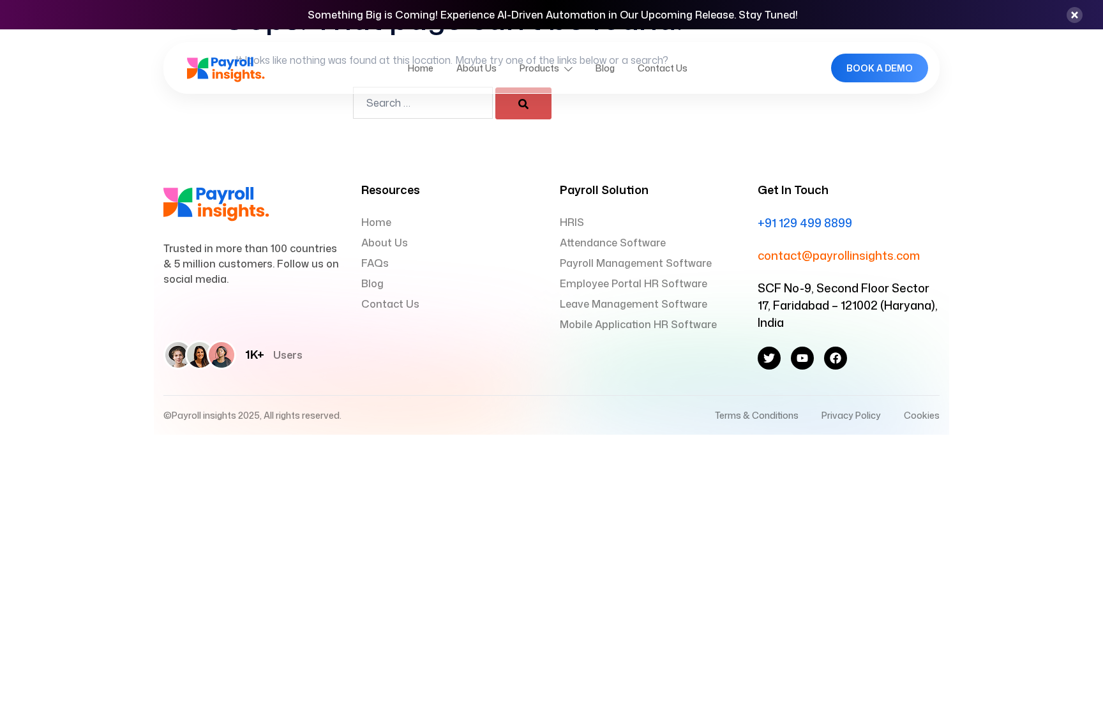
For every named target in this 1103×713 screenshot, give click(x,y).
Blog (605, 68)
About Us (476, 68)
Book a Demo (879, 68)
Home (420, 68)
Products (539, 68)
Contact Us (662, 68)
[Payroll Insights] (226, 67)
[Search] (523, 103)
